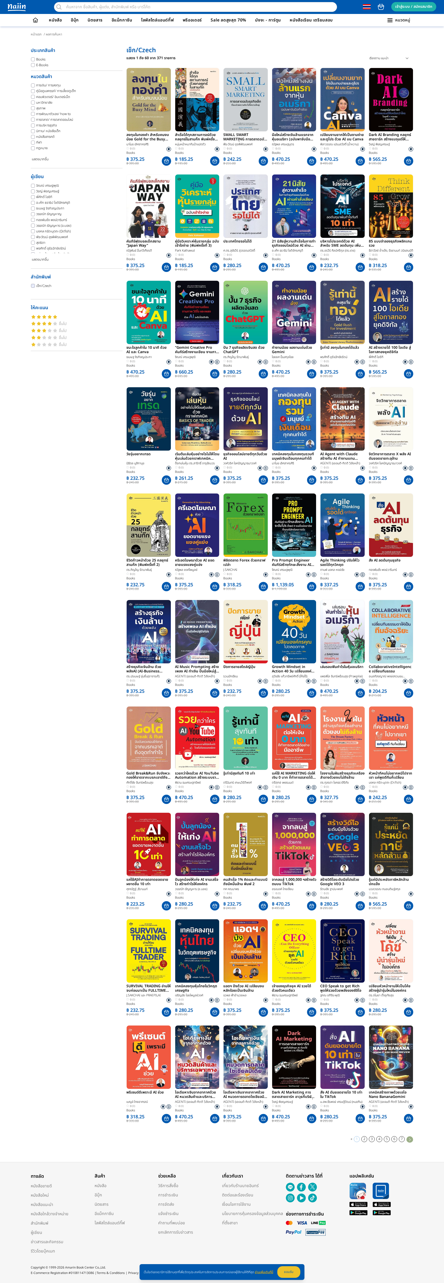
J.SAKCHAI (230, 569)
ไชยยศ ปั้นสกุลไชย (283, 357)
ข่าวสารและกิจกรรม (47, 1242)
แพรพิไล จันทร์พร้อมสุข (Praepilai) (341, 676)
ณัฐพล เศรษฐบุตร (283, 144)
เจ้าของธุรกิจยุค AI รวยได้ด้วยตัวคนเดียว (291, 988)
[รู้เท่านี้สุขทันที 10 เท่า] (245, 738)
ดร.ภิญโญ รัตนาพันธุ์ (236, 357)
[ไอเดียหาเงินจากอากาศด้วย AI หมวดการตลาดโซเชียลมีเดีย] (245, 1057)
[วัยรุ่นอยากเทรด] (148, 419)
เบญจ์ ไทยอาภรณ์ (137, 1101)
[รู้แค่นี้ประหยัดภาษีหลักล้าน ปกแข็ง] (391, 844)
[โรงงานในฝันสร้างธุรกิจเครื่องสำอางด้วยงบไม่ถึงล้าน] (342, 738)
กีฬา (39, 142)
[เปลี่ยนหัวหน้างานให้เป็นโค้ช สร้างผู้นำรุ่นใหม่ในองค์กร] (391, 951)
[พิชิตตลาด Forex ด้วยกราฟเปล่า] (245, 525)
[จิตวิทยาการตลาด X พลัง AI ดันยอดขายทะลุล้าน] (391, 419)
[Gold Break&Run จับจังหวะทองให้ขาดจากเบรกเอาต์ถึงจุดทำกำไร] (148, 738)
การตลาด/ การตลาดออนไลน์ (54, 119)
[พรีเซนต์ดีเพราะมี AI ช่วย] (148, 1057)
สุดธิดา (40, 242)
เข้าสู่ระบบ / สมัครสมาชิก (413, 6)
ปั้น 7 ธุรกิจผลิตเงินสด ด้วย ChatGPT (244, 350)
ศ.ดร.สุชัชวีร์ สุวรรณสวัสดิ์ (239, 250)
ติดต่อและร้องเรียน (237, 1195)
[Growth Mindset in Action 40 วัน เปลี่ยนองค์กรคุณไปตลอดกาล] (294, 632)
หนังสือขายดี (41, 1186)
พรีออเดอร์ (192, 20)
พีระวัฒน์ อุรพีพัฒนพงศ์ (52, 237)
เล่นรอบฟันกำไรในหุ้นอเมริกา (341, 667)
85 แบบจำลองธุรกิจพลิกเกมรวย (390, 243)
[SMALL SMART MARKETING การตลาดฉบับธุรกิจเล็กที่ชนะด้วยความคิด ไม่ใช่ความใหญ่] (245, 100)
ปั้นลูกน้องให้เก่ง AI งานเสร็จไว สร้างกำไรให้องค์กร (196, 882)
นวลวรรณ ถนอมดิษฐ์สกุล (384, 889)
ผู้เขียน (36, 1232)
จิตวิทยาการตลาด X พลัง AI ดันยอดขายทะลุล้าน (390, 456)
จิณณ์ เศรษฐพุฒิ (47, 185)
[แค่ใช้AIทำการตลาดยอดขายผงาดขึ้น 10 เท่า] (148, 844)
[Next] (409, 1139)
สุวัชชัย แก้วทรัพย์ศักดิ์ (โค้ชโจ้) (289, 676)
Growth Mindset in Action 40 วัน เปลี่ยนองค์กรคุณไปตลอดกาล (294, 669)
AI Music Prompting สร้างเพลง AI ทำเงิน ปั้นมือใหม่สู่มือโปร (197, 669)
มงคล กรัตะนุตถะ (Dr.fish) (53, 231)
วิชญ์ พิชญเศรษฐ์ (47, 191)
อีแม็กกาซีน (122, 20)
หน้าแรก (36, 34)
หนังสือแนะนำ (42, 1205)
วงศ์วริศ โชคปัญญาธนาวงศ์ (239, 463)
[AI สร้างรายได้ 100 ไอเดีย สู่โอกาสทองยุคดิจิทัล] (391, 312)
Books (40, 59)
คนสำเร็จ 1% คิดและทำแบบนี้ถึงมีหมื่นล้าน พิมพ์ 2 (245, 882)
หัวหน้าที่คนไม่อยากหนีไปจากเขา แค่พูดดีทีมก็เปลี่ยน (390, 775)
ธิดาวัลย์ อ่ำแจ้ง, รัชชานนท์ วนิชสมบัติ (391, 250)
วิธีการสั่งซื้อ (168, 1186)
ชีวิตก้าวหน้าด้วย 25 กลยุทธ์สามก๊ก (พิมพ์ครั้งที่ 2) (147, 562)
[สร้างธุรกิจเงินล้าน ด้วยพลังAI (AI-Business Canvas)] (148, 632)
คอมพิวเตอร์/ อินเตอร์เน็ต (53, 97)
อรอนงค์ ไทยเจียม (282, 889)
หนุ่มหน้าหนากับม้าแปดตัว (190, 144)
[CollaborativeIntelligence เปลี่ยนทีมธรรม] (391, 632)
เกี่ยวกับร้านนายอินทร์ (240, 1186)
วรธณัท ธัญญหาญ (49, 214)
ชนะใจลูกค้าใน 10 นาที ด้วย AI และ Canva (146, 350)
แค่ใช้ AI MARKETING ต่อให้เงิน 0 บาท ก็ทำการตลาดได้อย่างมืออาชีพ (293, 775)
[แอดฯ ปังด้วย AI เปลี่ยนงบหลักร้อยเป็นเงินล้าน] (245, 951)
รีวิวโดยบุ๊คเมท (43, 1251)
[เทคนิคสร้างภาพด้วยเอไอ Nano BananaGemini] (391, 1057)
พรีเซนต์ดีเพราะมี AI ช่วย (145, 1092)
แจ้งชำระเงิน (168, 1214)
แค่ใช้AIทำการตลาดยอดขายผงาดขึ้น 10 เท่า (147, 882)
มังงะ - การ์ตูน (268, 20)
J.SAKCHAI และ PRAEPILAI (143, 995)
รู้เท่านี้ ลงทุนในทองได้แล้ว (339, 348)
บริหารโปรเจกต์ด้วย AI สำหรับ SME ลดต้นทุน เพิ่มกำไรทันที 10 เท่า (340, 243)
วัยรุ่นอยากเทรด (138, 454)
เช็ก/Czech (43, 286)
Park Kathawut (185, 250)
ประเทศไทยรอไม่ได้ (237, 241)
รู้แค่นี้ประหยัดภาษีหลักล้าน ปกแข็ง (389, 882)
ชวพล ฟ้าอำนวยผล (235, 995)
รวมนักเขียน (230, 676)
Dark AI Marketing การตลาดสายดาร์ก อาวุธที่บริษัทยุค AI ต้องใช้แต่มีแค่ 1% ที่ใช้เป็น (294, 1094)
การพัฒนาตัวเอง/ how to (53, 114)
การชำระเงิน (168, 1195)
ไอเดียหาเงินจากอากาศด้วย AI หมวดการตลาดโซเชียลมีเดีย (243, 1094)
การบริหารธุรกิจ (46, 125)
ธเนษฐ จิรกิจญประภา (50, 208)
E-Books (42, 65)
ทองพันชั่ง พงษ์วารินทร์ (51, 220)
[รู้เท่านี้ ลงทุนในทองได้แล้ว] (342, 312)
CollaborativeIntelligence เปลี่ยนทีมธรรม (390, 669)
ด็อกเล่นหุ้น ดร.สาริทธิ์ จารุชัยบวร (195, 463)
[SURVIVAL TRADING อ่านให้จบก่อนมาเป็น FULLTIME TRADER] (148, 951)
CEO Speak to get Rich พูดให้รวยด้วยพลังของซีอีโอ (340, 988)
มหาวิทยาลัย (44, 102)
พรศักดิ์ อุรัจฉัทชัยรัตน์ (51, 248)
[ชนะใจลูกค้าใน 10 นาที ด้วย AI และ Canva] (148, 312)
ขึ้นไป (63, 324)
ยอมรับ (289, 1272)
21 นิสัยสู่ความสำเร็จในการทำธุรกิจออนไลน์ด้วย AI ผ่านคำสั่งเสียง (294, 243)
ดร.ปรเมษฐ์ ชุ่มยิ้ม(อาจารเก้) (142, 676)
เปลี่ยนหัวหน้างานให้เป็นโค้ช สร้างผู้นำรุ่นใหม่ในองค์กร (389, 988)
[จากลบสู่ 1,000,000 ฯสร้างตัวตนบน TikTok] (294, 844)
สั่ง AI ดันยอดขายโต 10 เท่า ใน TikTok (341, 1094)
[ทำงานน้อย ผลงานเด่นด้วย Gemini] (294, 312)
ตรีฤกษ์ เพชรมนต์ (283, 782)
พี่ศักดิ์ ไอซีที (44, 197)
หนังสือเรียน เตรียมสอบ (311, 20)
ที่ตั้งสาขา (230, 1223)
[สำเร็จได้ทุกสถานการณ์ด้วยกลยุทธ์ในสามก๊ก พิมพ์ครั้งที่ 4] (197, 100)
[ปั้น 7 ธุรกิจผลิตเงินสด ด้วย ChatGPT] (245, 312)
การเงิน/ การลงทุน (48, 85)
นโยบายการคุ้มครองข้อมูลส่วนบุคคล (252, 1214)
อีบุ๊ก (75, 20)
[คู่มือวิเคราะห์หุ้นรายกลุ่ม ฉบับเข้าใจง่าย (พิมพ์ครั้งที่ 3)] (197, 206)
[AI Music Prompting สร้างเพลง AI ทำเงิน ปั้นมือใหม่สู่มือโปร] (197, 632)
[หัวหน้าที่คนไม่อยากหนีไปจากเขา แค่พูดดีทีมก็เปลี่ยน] (391, 738)
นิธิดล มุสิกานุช (135, 463)
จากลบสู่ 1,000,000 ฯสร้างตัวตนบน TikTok (294, 882)
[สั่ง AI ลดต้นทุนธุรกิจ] (391, 525)
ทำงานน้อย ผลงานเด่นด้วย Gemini (292, 350)
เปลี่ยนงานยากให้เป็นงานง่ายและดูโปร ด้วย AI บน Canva (342, 137)
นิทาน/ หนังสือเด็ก (48, 131)
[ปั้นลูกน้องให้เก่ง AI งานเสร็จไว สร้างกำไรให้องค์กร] (197, 844)
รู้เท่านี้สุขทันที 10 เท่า (239, 773)
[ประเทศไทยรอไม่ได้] (245, 206)
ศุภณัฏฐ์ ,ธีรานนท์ (137, 889)
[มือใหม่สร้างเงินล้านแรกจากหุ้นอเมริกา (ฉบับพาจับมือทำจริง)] (294, 100)
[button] (166, 161)
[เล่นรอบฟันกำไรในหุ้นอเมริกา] (342, 632)
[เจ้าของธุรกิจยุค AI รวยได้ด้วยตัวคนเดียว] (294, 951)
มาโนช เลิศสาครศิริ (137, 144)
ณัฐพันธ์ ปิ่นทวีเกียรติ (139, 250)
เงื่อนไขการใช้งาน (236, 1204)
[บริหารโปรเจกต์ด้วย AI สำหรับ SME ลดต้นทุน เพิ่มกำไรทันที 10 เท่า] (342, 206)
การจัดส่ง (166, 1204)
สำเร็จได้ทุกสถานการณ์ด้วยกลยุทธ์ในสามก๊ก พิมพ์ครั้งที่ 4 (196, 137)
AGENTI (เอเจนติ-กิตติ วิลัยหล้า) (340, 463)
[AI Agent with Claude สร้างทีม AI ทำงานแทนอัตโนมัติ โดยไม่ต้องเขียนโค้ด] (342, 419)
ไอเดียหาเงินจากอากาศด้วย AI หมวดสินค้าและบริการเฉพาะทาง (195, 1094)
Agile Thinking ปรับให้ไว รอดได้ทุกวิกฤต (339, 562)
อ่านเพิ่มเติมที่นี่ (264, 1272)
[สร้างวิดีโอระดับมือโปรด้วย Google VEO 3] (342, 844)
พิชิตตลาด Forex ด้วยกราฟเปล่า (244, 562)
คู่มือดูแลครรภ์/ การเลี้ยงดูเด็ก (56, 91)
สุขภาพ (40, 108)
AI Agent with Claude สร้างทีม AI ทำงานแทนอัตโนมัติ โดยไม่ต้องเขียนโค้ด (342, 456)
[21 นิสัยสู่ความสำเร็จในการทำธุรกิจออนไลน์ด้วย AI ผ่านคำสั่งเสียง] (294, 206)
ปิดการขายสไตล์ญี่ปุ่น (239, 667)
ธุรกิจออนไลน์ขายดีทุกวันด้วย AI (245, 456)
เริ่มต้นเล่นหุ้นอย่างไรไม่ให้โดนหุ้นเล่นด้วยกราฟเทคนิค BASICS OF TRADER (197, 456)
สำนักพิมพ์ (39, 1223)
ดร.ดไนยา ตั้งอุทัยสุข (381, 995)
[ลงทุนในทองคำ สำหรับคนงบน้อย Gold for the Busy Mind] (148, 100)
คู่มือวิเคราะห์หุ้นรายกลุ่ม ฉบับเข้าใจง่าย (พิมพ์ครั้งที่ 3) (197, 243)
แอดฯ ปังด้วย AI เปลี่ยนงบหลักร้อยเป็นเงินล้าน (243, 988)
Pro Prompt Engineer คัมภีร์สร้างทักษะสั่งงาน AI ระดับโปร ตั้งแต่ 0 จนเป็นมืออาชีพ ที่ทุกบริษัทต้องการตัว (293, 562)
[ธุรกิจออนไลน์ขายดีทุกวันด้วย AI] (245, 419)
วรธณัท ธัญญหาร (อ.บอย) (53, 225)
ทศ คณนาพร (231, 889)
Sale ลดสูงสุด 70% (228, 20)
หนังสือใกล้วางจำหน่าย (49, 1214)
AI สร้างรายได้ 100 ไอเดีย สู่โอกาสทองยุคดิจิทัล (390, 350)
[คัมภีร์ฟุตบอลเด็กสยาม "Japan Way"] (148, 206)
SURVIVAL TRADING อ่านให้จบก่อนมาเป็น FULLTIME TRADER (148, 988)
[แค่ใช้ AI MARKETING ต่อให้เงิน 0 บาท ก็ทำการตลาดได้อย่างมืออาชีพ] (294, 738)
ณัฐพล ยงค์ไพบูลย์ (186, 569)
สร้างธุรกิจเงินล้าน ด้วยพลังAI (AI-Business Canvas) (143, 669)
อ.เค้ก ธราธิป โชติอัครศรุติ (53, 202)
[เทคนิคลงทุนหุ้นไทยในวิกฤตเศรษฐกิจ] (197, 951)
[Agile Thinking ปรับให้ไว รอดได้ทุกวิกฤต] (342, 525)
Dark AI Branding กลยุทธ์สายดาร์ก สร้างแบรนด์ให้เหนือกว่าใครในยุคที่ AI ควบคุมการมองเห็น (390, 137)
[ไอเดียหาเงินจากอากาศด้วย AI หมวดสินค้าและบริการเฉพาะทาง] (197, 1057)
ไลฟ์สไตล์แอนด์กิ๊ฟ (157, 20)
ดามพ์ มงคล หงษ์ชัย (332, 569)
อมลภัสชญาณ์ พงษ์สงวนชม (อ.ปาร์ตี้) (386, 676)
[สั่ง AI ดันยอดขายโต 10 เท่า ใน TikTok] (342, 1057)
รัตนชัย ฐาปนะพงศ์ (331, 889)
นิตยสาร (95, 20)
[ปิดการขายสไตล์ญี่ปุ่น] (245, 632)
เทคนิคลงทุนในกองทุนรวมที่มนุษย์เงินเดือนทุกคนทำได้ (293, 456)
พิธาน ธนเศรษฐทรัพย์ (188, 782)
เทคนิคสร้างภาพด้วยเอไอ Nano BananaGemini (388, 1094)
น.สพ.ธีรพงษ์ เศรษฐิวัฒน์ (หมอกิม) (341, 1101)
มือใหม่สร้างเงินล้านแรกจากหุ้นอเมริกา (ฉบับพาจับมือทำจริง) (293, 137)
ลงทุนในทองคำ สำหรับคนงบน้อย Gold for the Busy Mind (147, 137)
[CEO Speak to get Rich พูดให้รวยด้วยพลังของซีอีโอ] (342, 951)
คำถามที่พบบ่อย (171, 1223)
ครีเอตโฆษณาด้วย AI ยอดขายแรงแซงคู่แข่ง (195, 562)
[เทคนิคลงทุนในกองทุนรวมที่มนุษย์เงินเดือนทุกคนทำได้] (294, 419)
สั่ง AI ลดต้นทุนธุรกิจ (385, 560)
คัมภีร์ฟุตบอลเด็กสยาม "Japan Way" (143, 243)
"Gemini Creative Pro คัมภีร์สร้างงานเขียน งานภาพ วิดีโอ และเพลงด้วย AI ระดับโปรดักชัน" (197, 350)
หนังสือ (55, 20)
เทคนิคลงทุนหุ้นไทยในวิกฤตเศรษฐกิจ (196, 988)
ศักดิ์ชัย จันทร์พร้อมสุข (139, 782)
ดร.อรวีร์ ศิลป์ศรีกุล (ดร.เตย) (337, 250)
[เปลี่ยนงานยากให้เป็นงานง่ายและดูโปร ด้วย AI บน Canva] (342, 100)
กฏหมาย (42, 148)
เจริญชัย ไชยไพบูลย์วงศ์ (189, 995)
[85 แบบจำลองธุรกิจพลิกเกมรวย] (391, 206)
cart (381, 7)
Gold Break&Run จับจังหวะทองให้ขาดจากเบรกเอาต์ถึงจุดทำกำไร (148, 775)
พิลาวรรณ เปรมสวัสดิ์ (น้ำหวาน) (339, 144)
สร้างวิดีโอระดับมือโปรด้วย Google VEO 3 (339, 882)
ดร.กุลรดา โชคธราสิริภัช (334, 782)
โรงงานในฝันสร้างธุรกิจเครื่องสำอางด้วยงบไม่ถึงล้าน (342, 775)
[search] (59, 7)
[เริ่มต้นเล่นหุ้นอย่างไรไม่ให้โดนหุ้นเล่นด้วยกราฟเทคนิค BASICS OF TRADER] (197, 419)
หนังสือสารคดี (45, 136)
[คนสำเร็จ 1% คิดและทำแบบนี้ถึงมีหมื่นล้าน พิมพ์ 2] (245, 844)
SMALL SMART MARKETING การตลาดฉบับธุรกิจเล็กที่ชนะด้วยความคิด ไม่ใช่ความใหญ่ (244, 137)
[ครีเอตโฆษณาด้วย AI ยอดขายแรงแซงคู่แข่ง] (197, 525)
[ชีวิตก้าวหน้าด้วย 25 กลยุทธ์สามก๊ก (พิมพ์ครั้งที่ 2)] (148, 525)
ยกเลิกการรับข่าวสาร (175, 1232)
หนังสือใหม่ (40, 1195)
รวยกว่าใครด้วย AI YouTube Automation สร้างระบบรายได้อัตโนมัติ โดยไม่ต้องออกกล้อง (197, 775)
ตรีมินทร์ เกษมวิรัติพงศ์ (237, 782)
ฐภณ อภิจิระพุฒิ (330, 995)
